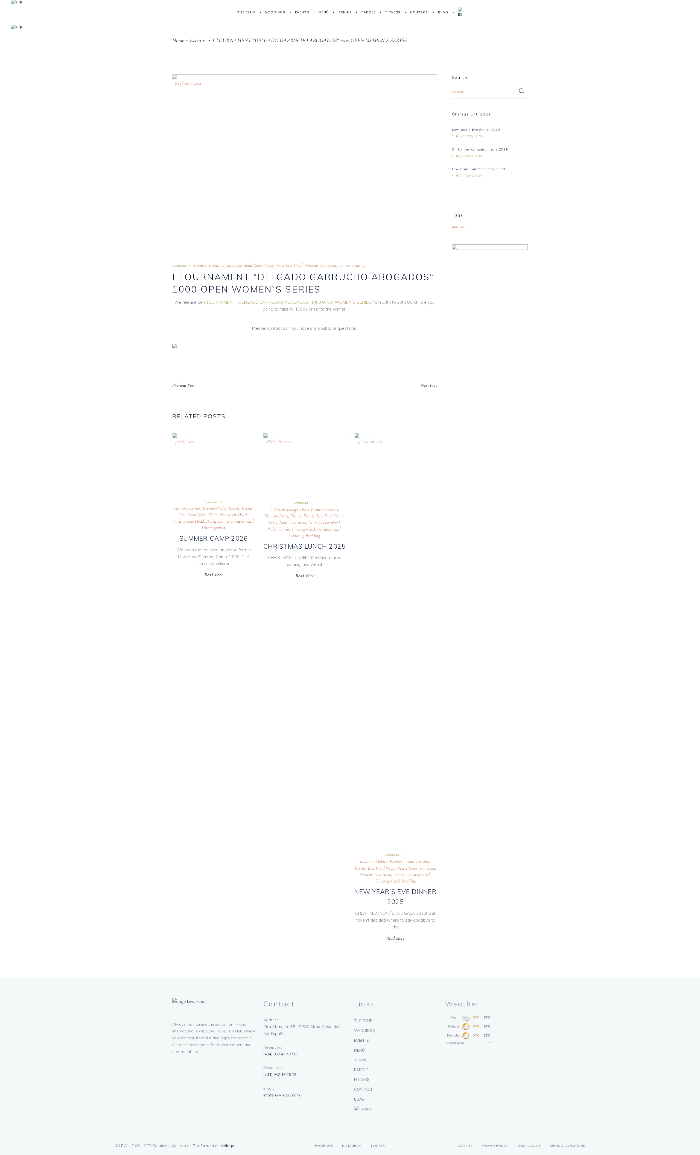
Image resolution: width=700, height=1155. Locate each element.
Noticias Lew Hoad (320, 265)
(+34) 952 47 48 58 (279, 1054)
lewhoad (179, 265)
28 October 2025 (279, 441)
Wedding (312, 536)
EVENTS (361, 1040)
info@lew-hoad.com (281, 1095)
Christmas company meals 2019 (480, 149)
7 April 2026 (185, 441)
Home (178, 40)
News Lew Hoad (289, 265)
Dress (304, 510)
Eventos (197, 40)
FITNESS (361, 1079)
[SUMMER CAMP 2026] (213, 461)
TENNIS (361, 1060)
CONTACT (363, 1089)
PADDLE (361, 1069)
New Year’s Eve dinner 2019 (476, 130)
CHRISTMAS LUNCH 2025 (304, 546)
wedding (358, 265)
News (268, 265)
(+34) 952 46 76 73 (279, 1074)
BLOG (359, 1099)
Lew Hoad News (248, 265)
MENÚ (359, 1050)
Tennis (344, 265)
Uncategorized (242, 521)
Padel (210, 521)
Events (214, 265)
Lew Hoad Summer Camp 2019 (479, 169)
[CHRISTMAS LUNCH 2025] (304, 462)
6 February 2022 (188, 83)
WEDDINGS (364, 1030)
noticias (458, 226)
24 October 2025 (370, 441)
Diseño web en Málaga (213, 1145)
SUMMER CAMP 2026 (213, 538)
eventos (194, 508)
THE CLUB (363, 1020)
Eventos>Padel (214, 508)
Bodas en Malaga (284, 510)
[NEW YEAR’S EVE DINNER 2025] (395, 638)
